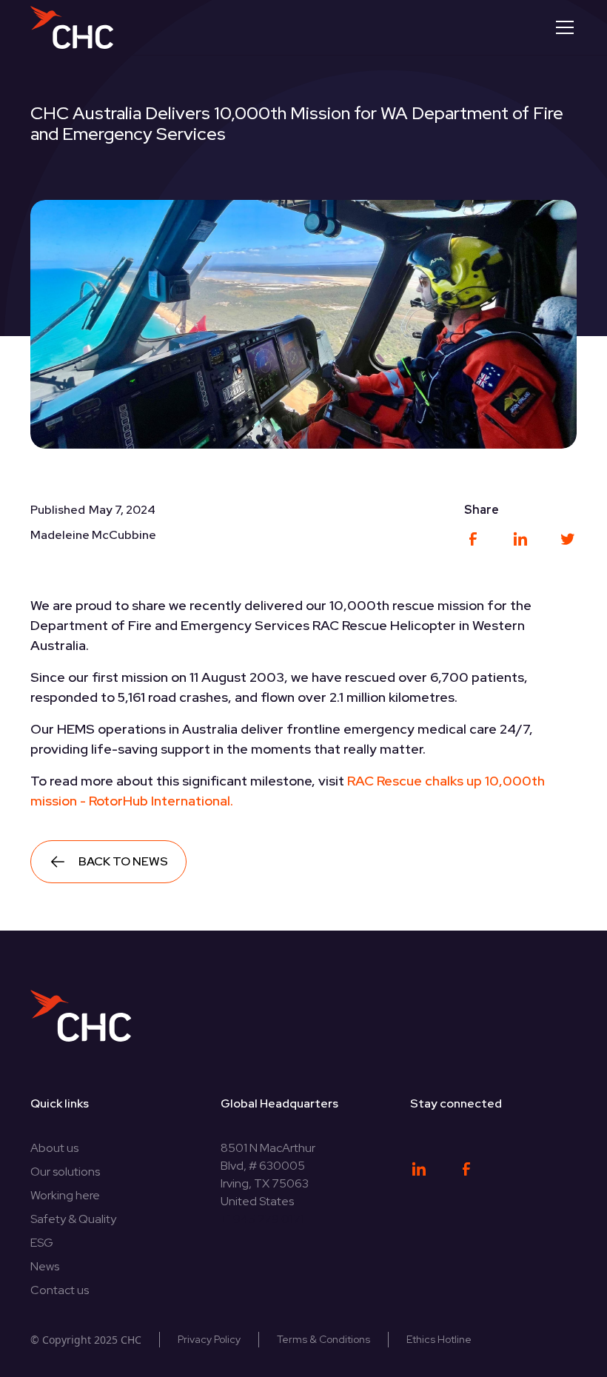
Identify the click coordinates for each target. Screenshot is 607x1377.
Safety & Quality (73, 1219)
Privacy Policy (209, 1339)
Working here (65, 1195)
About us (54, 1148)
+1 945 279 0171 (267, 1219)
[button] (562, 27)
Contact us (59, 1290)
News (44, 1266)
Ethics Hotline (439, 1339)
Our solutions (65, 1171)
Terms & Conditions (323, 1339)
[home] (71, 27)
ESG (41, 1242)
